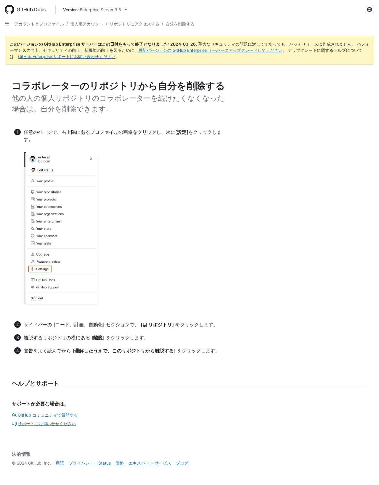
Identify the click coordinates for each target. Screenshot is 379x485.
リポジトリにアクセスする (134, 23)
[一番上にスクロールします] (366, 472)
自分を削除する (180, 23)
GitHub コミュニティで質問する (48, 414)
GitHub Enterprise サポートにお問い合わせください (66, 56)
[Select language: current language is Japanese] (369, 9)
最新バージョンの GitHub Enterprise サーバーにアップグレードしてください (210, 50)
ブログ (182, 462)
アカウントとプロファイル (39, 23)
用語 (60, 462)
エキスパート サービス (150, 462)
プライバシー (81, 462)
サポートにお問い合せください (47, 423)
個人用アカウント (86, 23)
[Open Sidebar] (7, 23)
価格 (119, 462)
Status (104, 462)
